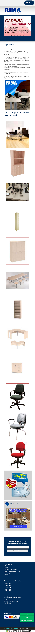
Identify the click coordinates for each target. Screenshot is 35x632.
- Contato (6, 574)
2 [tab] (15, 35)
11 (7, 584)
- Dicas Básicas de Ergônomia (12, 571)
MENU (30, 3)
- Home (6, 567)
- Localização (7, 573)
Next (29, 26)
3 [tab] (17, 35)
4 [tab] (20, 35)
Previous (6, 26)
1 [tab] (12, 35)
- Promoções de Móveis (10, 569)
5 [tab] (23, 35)
